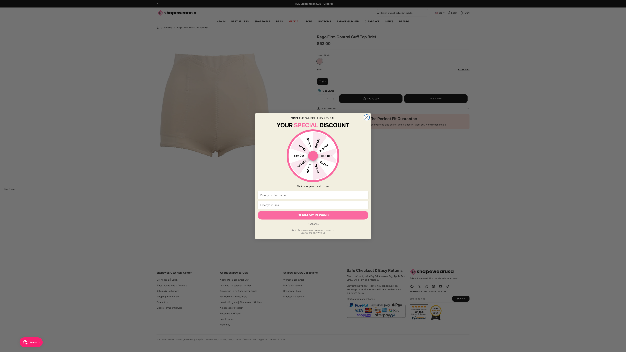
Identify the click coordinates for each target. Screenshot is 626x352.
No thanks (313, 223)
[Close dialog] (367, 117)
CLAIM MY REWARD (313, 215)
